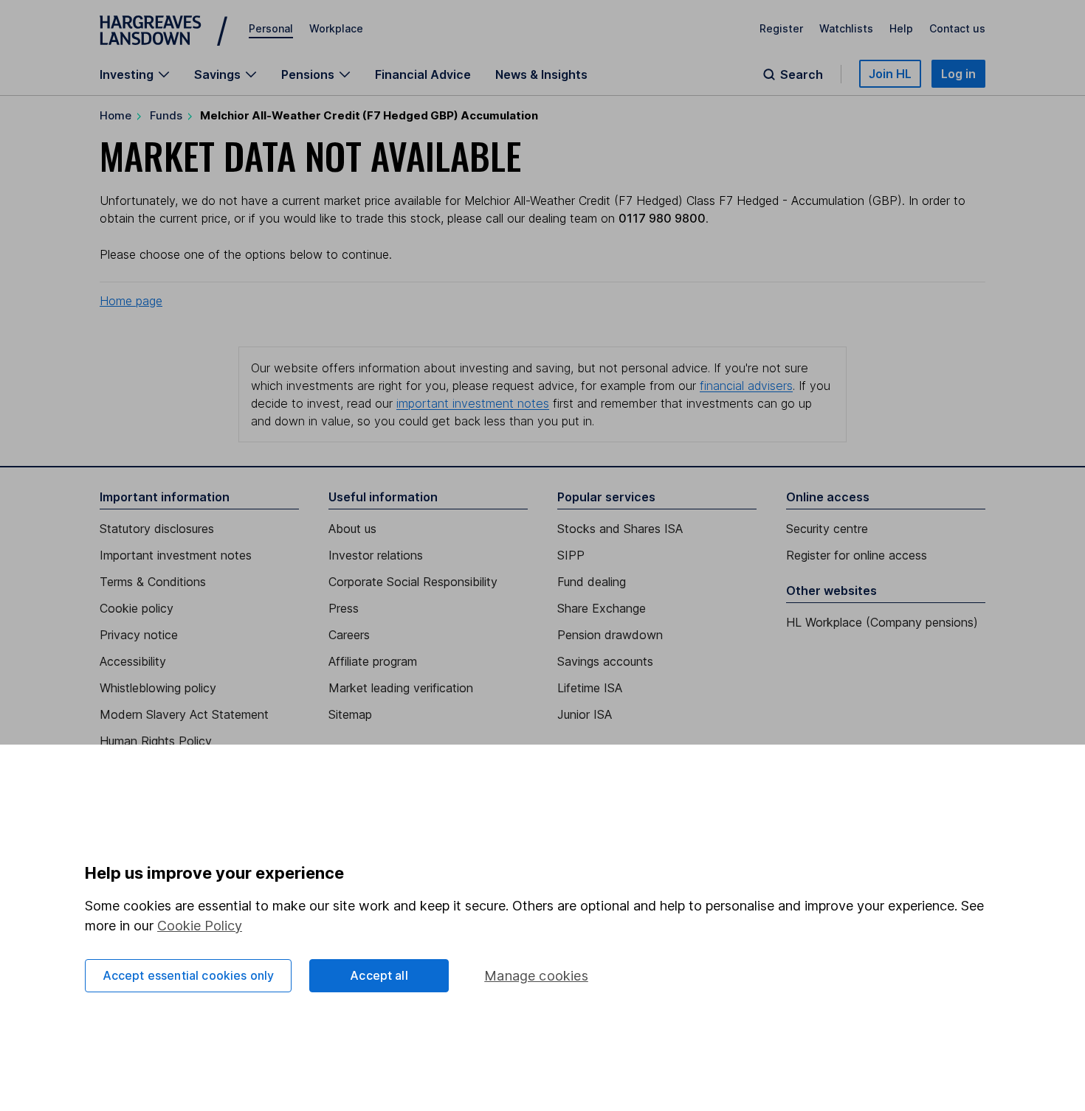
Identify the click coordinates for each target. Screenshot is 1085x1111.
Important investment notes (176, 555)
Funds (166, 115)
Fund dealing (591, 581)
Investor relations (375, 555)
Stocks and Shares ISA (620, 528)
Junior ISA (584, 714)
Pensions (307, 74)
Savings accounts (605, 661)
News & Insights (541, 74)
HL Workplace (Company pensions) (882, 622)
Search (801, 74)
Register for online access (856, 555)
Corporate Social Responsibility (412, 581)
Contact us (957, 28)
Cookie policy (136, 608)
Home (115, 115)
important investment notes (472, 403)
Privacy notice (139, 634)
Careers (349, 634)
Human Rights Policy (156, 741)
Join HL (890, 73)
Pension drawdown (610, 634)
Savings (217, 74)
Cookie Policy (199, 925)
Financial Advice (423, 74)
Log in (958, 73)
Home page (131, 300)
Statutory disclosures (157, 528)
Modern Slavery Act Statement (184, 714)
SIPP (571, 555)
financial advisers (746, 385)
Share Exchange (601, 608)
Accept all (379, 975)
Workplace (336, 28)
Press (343, 608)
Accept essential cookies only (189, 975)
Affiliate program (372, 661)
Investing (127, 74)
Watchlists (846, 28)
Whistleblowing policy (158, 687)
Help (901, 28)
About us (352, 528)
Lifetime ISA (589, 687)
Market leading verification (400, 687)
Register (781, 28)
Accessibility (133, 661)
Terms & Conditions (153, 581)
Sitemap (350, 714)
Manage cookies (536, 975)
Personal (271, 28)
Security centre (827, 528)
